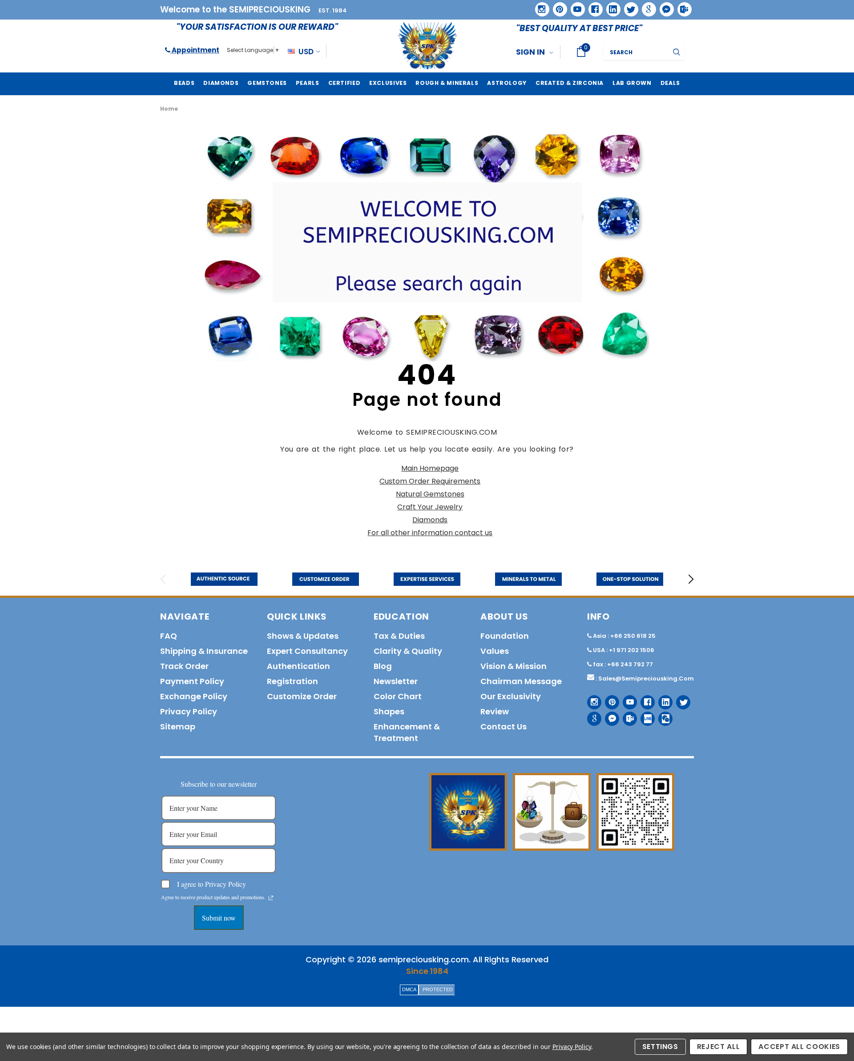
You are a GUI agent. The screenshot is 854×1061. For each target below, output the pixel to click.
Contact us (503, 726)
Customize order (302, 696)
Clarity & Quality (408, 651)
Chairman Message (521, 681)
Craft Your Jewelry (430, 507)
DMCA (409, 989)
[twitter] (628, 6)
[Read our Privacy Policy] (271, 898)
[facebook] (592, 6)
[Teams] (681, 6)
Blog (383, 666)
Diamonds (429, 520)
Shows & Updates (302, 635)
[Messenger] (664, 6)
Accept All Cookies (799, 1046)
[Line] (644, 715)
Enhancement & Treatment (407, 732)
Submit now (219, 917)
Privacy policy (188, 711)
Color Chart (398, 696)
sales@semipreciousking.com (646, 678)
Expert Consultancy (307, 651)
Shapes (389, 711)
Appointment (194, 50)
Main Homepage (430, 468)
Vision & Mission (513, 666)
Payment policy (192, 681)
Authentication (298, 666)
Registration (292, 681)
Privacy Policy (571, 1046)
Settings (660, 1046)
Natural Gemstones (430, 494)
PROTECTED (438, 989)
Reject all (718, 1046)
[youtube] (575, 6)
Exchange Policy (193, 696)
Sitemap (177, 726)
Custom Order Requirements (429, 481)
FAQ (168, 635)
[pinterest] (557, 6)
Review (494, 711)
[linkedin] (610, 6)
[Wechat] (662, 715)
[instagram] (539, 6)
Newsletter (396, 681)
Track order (184, 666)
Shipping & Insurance (204, 651)
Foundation (504, 635)
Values (494, 651)
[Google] (646, 6)
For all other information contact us (429, 533)
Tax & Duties (399, 635)
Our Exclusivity (510, 696)
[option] (224, 579)
